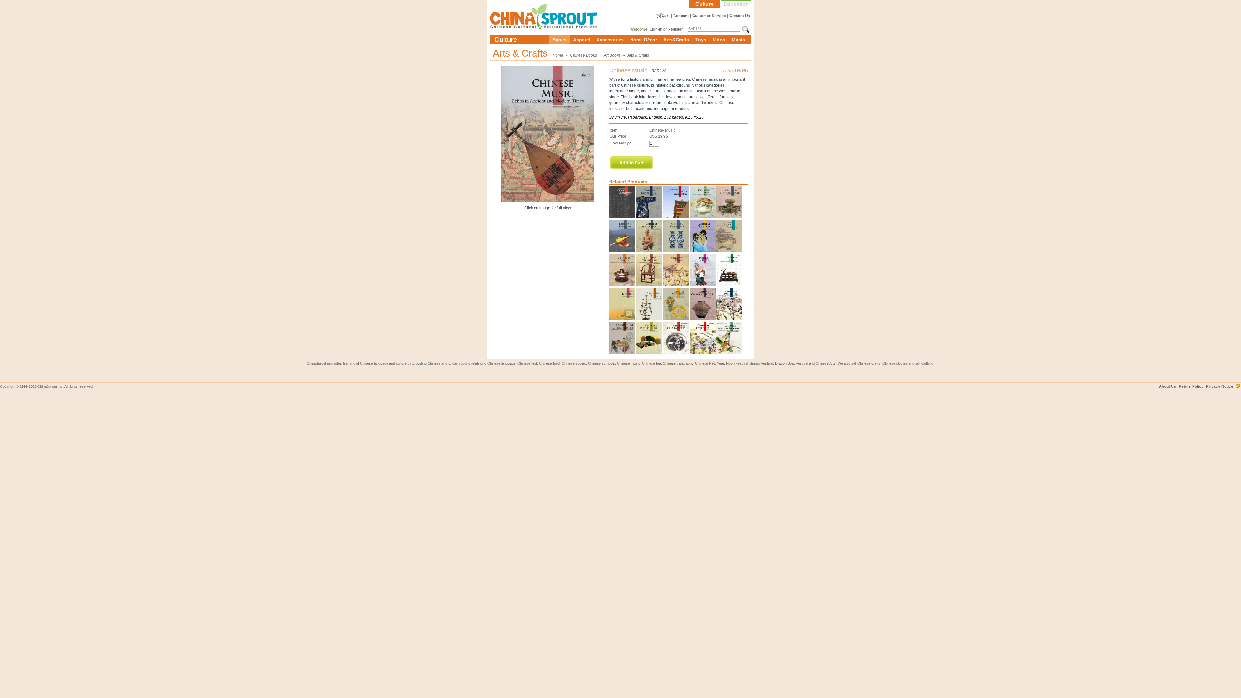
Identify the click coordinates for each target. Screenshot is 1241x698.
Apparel (581, 39)
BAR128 (659, 71)
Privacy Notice (1219, 386)
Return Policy (1191, 386)
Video (719, 39)
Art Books (612, 55)
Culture (704, 4)
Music (738, 39)
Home (558, 55)
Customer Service (709, 16)
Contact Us (739, 16)
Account (681, 16)
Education (736, 4)
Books (559, 39)
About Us (1167, 386)
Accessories (610, 39)
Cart (666, 16)
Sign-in (656, 29)
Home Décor (643, 39)
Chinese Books (583, 55)
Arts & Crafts (638, 55)
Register (675, 29)
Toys (700, 39)
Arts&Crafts (676, 39)
